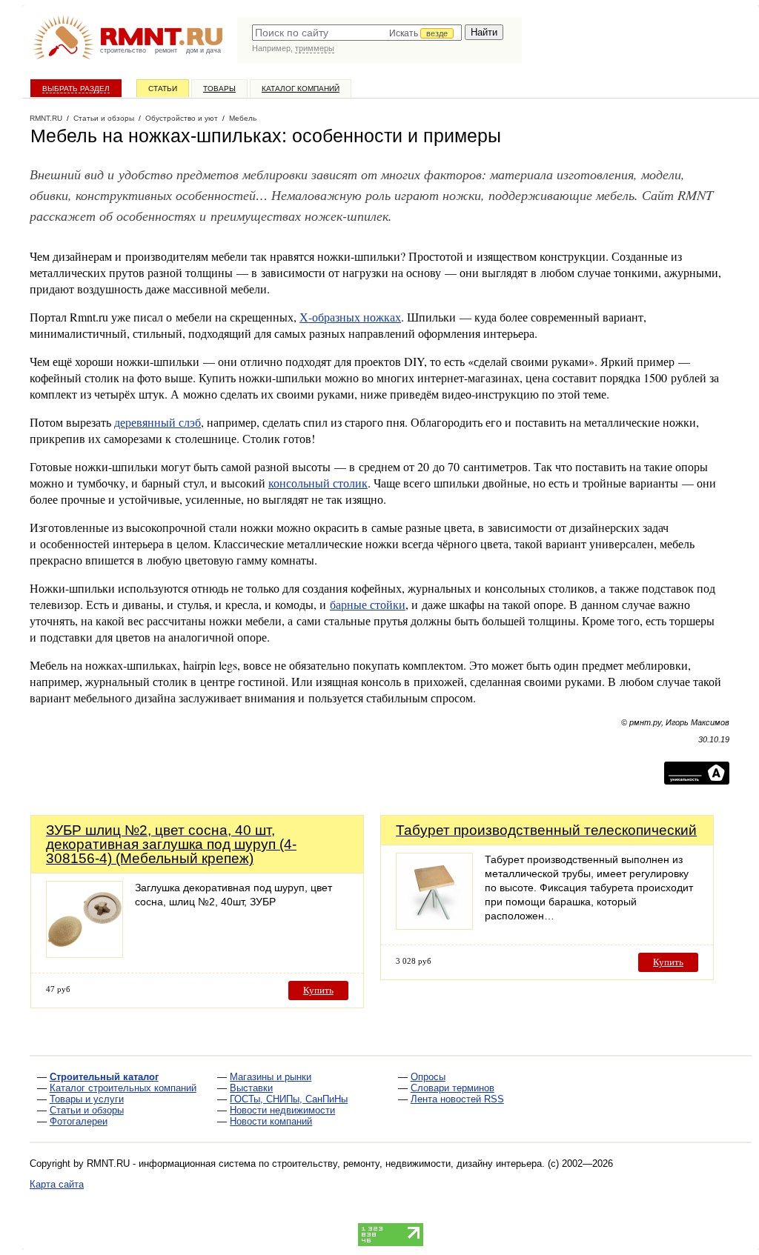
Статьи (162, 88)
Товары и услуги (87, 1099)
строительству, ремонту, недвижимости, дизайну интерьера (407, 1163)
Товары (219, 88)
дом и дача (203, 50)
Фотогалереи (78, 1121)
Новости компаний (271, 1121)
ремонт (166, 50)
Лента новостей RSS (457, 1099)
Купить (318, 990)
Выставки (251, 1087)
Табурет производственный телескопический (546, 830)
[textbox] (357, 32)
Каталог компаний (300, 88)
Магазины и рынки (270, 1076)
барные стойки (367, 604)
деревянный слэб (157, 422)
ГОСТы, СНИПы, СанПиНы (289, 1099)
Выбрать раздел (76, 88)
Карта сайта (57, 1184)
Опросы (428, 1076)
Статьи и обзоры (87, 1110)
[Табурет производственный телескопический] (434, 925)
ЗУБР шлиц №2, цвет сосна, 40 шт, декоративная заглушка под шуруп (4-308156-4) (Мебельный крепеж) (171, 844)
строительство (123, 50)
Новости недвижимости (282, 1110)
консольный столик (318, 482)
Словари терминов (452, 1087)
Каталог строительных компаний (123, 1087)
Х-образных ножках (350, 316)
